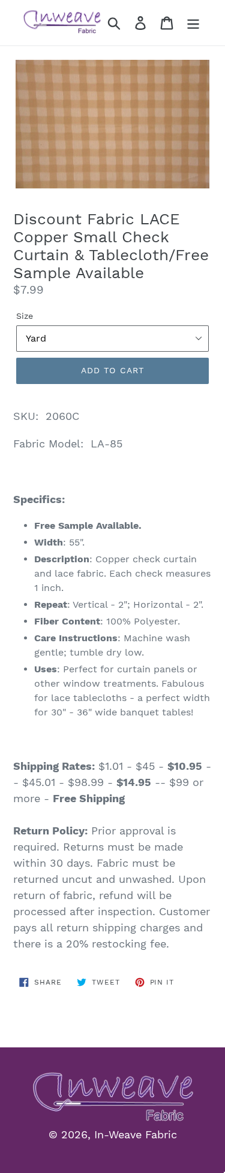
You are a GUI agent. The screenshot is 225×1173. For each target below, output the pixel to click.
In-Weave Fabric (135, 1134)
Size (24, 316)
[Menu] (193, 23)
